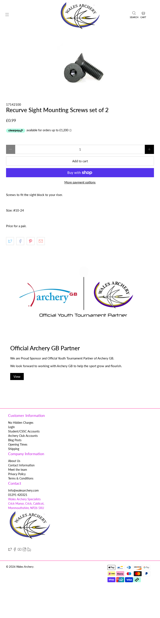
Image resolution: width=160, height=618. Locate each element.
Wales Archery (25, 566)
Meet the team (17, 469)
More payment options (80, 182)
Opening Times (17, 444)
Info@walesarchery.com (23, 490)
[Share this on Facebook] (20, 241)
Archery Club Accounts (23, 435)
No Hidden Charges (20, 422)
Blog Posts (14, 440)
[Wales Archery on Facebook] (15, 550)
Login (11, 427)
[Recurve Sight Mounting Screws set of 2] (80, 66)
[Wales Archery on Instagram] (24, 550)
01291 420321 (17, 495)
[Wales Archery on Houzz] (29, 550)
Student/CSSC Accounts (24, 431)
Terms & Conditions (20, 478)
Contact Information (21, 465)
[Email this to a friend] (41, 241)
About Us (14, 461)
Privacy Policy (17, 474)
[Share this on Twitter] (10, 241)
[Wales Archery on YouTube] (19, 550)
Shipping (13, 449)
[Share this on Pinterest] (31, 241)
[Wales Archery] (80, 15)
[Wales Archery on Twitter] (10, 550)
